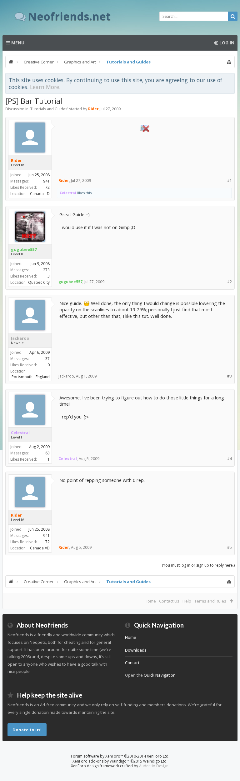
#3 (229, 376)
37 (47, 358)
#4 (229, 458)
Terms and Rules (210, 601)
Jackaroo (20, 338)
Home (150, 601)
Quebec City (39, 282)
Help (186, 601)
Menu (17, 43)
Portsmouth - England (31, 376)
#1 (229, 180)
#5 (229, 547)
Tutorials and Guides (48, 109)
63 (47, 453)
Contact (132, 662)
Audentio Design (153, 765)
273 (46, 270)
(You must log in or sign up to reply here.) (198, 565)
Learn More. (45, 87)
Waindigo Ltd (155, 761)
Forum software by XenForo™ (120, 756)
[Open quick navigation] (229, 62)
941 (46, 181)
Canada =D (40, 193)
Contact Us (169, 601)
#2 (229, 281)
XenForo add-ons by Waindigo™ (100, 761)
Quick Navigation (160, 675)
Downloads (136, 650)
